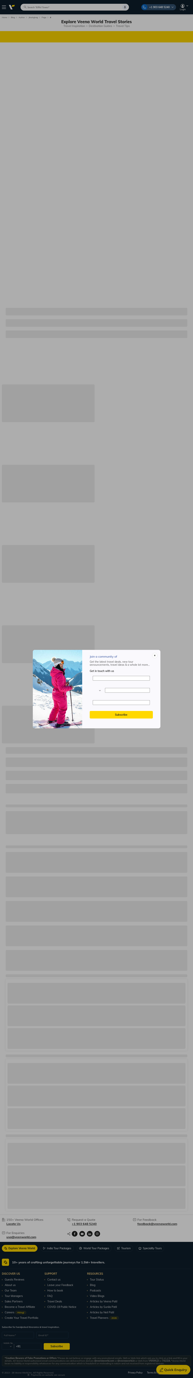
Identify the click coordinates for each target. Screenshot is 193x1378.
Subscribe (121, 714)
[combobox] (97, 690)
